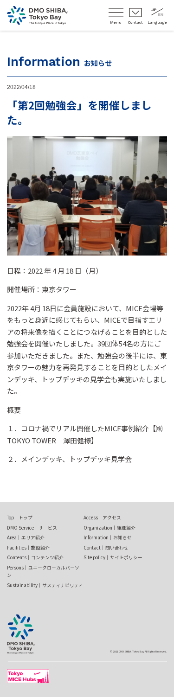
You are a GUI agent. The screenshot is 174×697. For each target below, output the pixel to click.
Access (102, 517)
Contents (35, 557)
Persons (43, 571)
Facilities (28, 547)
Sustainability (45, 585)
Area (26, 537)
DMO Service (32, 527)
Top (19, 517)
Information (108, 537)
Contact (106, 547)
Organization (109, 527)
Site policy (113, 557)
